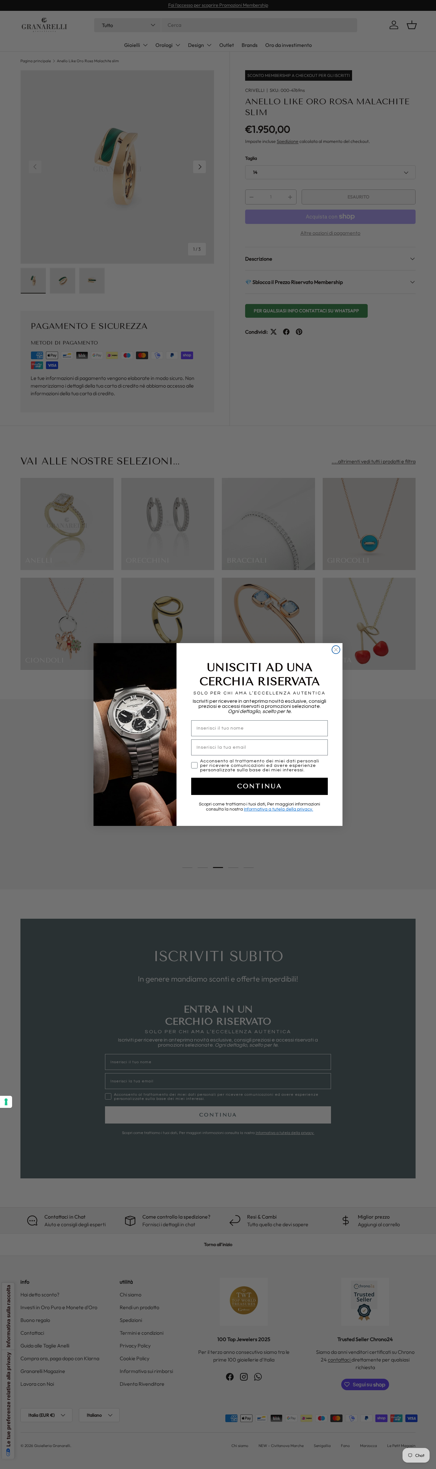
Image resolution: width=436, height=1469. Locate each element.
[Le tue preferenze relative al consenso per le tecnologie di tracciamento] (6, 1102)
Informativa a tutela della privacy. (278, 809)
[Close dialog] (336, 650)
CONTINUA (259, 786)
